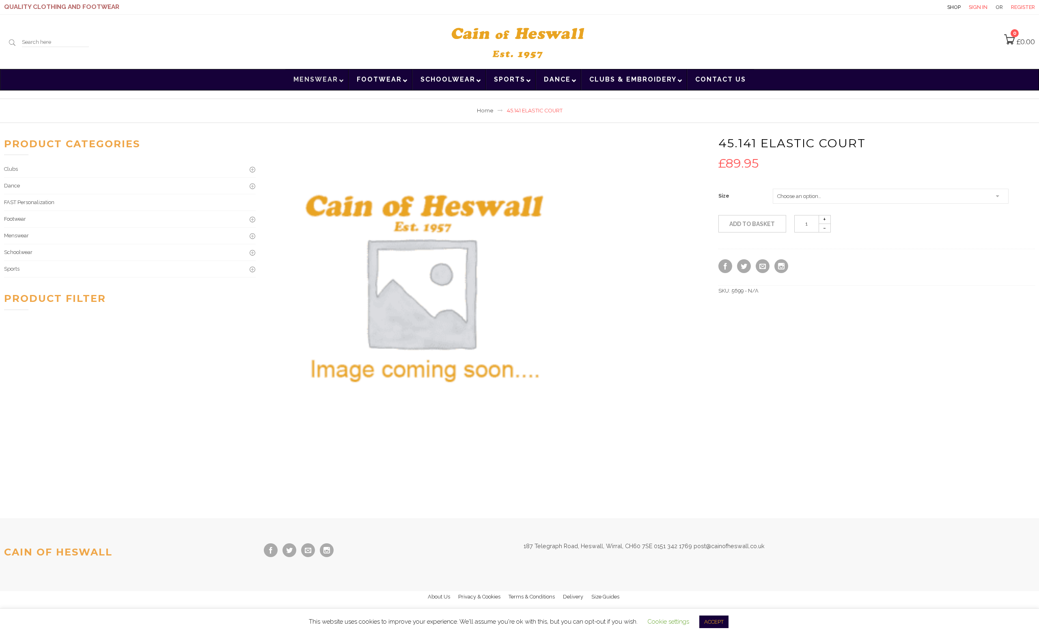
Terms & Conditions (532, 597)
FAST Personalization (29, 202)
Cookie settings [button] (668, 621)
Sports (11, 269)
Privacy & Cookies (479, 597)
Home (485, 111)
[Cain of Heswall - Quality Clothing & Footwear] (519, 41)
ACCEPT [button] (714, 622)
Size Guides (605, 597)
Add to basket (752, 224)
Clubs (11, 169)
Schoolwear (18, 252)
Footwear (15, 219)
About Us (439, 597)
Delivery (573, 597)
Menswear (16, 235)
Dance (12, 186)
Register (1023, 7)
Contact (925, 7)
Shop (954, 7)
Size (723, 196)
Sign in (978, 7)
